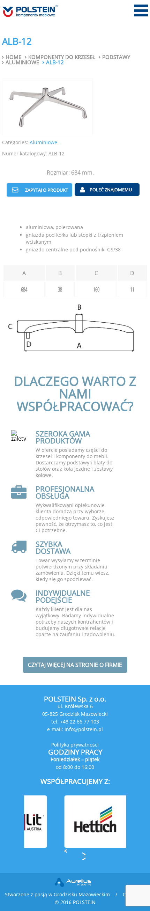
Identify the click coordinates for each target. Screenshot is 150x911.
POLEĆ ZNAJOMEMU (111, 189)
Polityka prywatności (75, 744)
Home (13, 57)
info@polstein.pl (84, 729)
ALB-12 (55, 62)
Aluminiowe (22, 62)
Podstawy (116, 57)
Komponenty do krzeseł (61, 57)
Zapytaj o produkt (46, 190)
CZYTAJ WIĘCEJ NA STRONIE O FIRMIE (75, 665)
